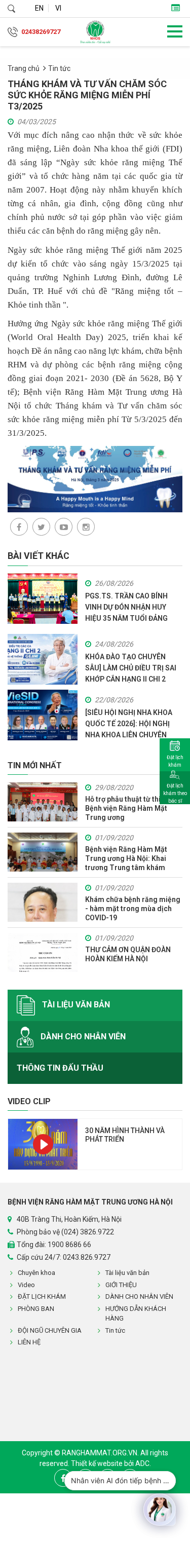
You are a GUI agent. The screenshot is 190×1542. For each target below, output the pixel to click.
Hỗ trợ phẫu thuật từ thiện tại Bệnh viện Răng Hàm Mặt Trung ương (132, 808)
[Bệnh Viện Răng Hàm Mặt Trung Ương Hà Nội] (95, 32)
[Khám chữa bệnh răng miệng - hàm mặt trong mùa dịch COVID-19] (43, 902)
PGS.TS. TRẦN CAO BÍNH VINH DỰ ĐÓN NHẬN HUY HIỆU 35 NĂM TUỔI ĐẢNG (126, 607)
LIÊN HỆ (29, 1342)
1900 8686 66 (69, 1244)
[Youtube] (63, 527)
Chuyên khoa (36, 1272)
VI (58, 8)
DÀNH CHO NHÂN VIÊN (82, 1036)
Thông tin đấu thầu (60, 1068)
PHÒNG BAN (36, 1308)
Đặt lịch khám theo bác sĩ (175, 793)
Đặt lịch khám (175, 761)
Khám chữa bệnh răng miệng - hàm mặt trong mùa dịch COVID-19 (132, 908)
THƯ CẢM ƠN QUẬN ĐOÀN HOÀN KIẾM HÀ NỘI (128, 954)
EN (39, 8)
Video (26, 1285)
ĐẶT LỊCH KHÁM (42, 1296)
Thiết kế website (97, 1463)
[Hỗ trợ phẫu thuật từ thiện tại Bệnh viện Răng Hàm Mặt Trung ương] (43, 801)
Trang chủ (24, 68)
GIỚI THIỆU (121, 1285)
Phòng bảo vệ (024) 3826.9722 (65, 1232)
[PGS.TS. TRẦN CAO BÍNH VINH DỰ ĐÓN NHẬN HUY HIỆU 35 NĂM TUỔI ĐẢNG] (43, 598)
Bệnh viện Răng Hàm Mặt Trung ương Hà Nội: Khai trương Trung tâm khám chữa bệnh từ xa (126, 858)
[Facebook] (19, 527)
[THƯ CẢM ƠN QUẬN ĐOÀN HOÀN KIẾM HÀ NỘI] (43, 952)
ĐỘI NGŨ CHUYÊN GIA (50, 1330)
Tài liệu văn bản (75, 1004)
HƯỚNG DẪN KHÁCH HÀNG (135, 1314)
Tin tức (59, 68)
